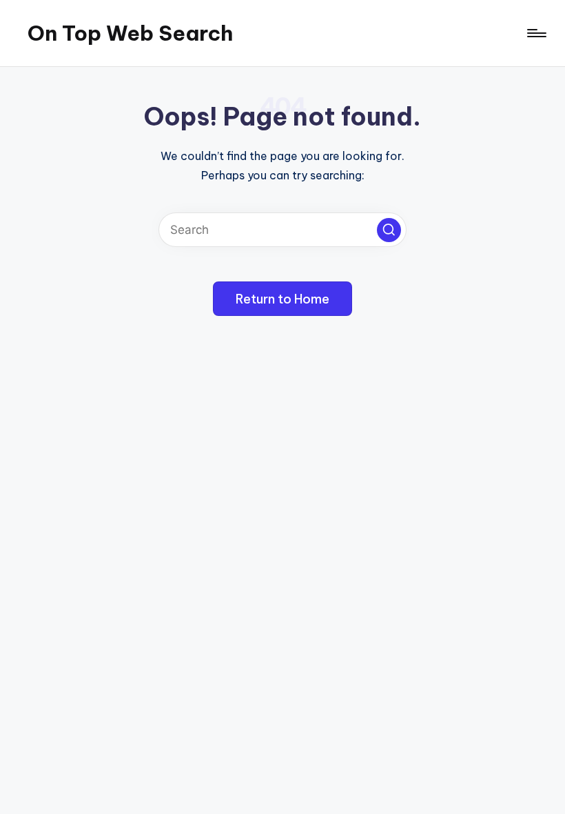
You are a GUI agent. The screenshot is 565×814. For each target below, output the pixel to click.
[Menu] (535, 33)
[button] (389, 230)
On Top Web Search (130, 33)
